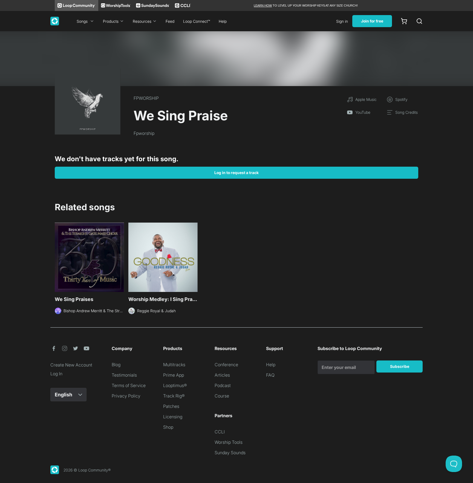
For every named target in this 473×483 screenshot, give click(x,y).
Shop (168, 427)
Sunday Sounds (230, 452)
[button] (53, 348)
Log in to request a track (236, 172)
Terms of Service (129, 385)
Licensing (172, 416)
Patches (171, 406)
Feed (170, 21)
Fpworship (144, 133)
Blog (116, 364)
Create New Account (71, 365)
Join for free (372, 21)
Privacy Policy (126, 396)
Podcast (223, 385)
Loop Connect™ (196, 21)
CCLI (220, 431)
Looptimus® (175, 385)
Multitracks (174, 364)
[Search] (419, 21)
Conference (226, 364)
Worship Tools (229, 442)
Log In (56, 373)
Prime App (173, 375)
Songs (82, 21)
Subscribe (399, 366)
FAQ (270, 375)
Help (223, 21)
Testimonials (124, 375)
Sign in (342, 21)
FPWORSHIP (146, 98)
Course (222, 396)
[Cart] (404, 21)
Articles (222, 375)
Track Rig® (174, 396)
